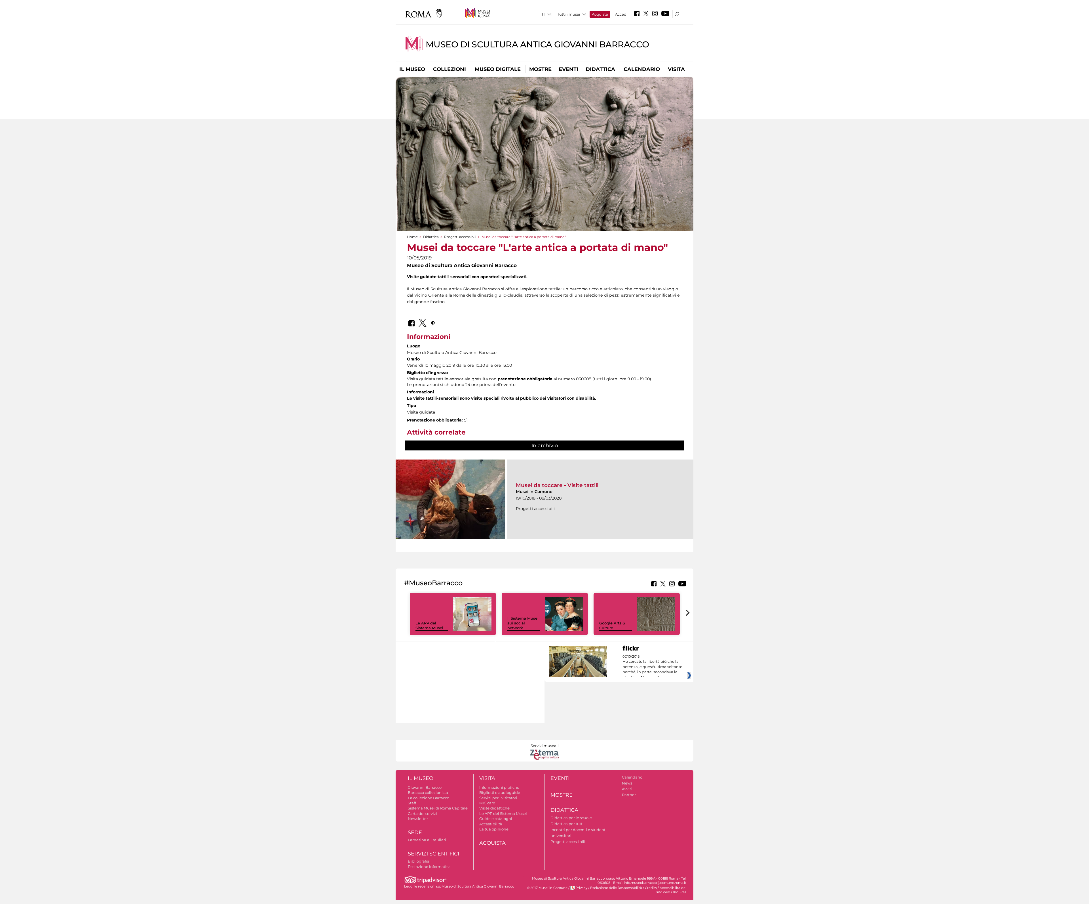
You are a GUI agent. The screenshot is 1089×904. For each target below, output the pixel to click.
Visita (676, 69)
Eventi (568, 69)
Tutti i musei (568, 14)
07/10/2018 (652, 667)
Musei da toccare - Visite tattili (557, 485)
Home (412, 237)
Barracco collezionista (428, 792)
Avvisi (627, 788)
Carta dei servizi (422, 813)
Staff (412, 803)
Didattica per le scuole (571, 817)
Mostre (540, 69)
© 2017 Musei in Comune (547, 888)
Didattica (600, 69)
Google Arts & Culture (612, 625)
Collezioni (449, 69)
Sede (415, 832)
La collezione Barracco (428, 798)
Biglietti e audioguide (499, 792)
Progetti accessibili (460, 237)
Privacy (581, 888)
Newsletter (418, 818)
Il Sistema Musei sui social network (523, 623)
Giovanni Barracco (425, 787)
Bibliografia (418, 861)
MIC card (487, 803)
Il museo (412, 69)
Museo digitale (498, 69)
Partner (629, 794)
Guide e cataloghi (495, 818)
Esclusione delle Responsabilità (616, 888)
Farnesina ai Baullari (427, 840)
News (627, 783)
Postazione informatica (429, 866)
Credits (651, 888)
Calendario (642, 69)
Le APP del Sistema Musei (429, 625)
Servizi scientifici (433, 853)
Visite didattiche (494, 808)
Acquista (600, 14)
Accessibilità (490, 824)
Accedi (621, 14)
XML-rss (679, 892)
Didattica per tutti (567, 823)
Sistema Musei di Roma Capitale (438, 808)
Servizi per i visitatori (498, 798)
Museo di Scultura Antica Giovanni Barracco (537, 44)
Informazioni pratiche (499, 787)
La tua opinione (493, 829)
